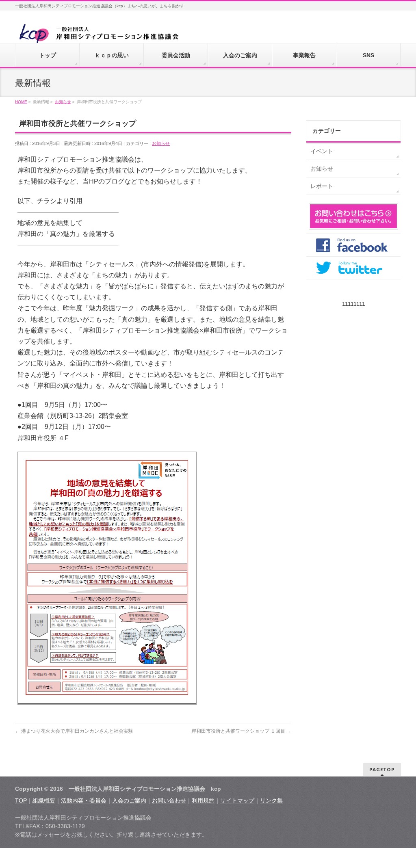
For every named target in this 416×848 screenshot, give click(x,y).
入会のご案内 (129, 800)
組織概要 (43, 800)
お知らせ (161, 143)
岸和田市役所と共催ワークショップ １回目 (241, 731)
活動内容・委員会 (83, 800)
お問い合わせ (169, 800)
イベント (321, 151)
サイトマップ (237, 800)
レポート (321, 186)
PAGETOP (382, 769)
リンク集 (271, 800)
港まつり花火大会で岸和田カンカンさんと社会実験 (74, 731)
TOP (21, 800)
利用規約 (203, 800)
